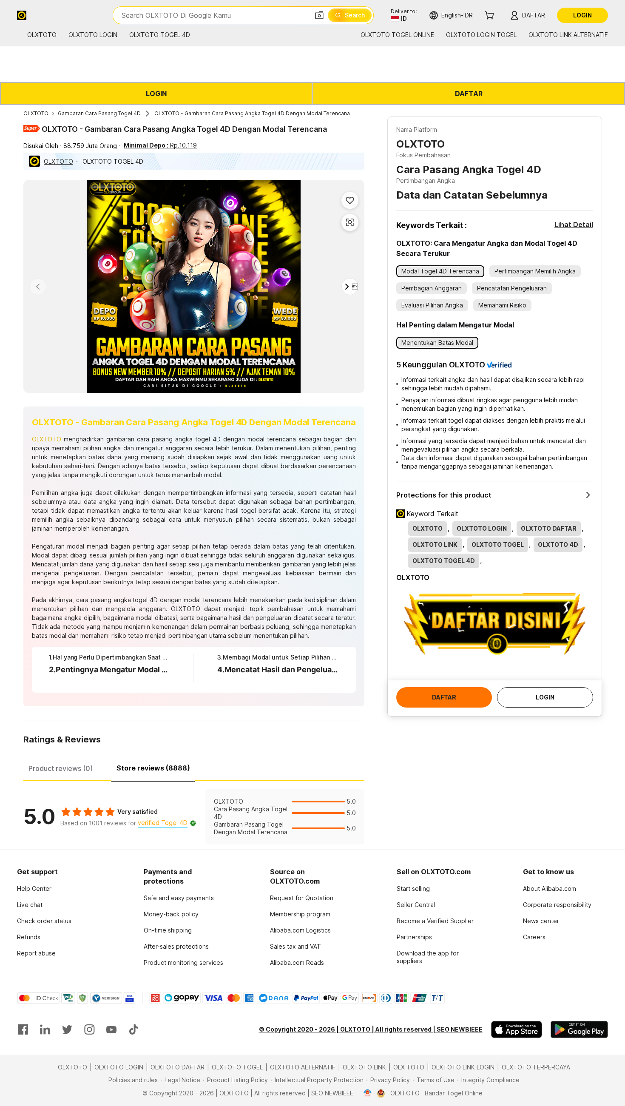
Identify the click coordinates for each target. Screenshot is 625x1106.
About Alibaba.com (549, 888)
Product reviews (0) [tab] (60, 768)
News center (541, 920)
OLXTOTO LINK (364, 1067)
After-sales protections (176, 946)
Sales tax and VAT (295, 946)
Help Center (34, 888)
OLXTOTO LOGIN (118, 1067)
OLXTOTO (35, 113)
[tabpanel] (193, 816)
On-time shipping (168, 930)
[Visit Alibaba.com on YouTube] (111, 1029)
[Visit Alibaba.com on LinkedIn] (45, 1029)
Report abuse (36, 953)
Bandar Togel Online (454, 1093)
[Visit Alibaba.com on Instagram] (89, 1029)
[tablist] (193, 767)
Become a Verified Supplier (435, 920)
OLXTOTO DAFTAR (178, 1067)
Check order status (44, 920)
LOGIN (156, 93)
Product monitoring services (183, 962)
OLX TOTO (408, 1067)
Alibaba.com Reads (297, 962)
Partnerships (414, 937)
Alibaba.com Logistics (300, 930)
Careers (534, 937)
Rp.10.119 (160, 145)
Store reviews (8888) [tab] (153, 768)
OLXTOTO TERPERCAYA (536, 1067)
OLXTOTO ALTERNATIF (302, 1067)
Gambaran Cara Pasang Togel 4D (99, 113)
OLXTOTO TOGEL (237, 1067)
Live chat (30, 904)
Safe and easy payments (179, 897)
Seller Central (416, 904)
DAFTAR (469, 93)
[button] (319, 15)
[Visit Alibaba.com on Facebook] (23, 1029)
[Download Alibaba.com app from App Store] (516, 1029)
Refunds (28, 937)
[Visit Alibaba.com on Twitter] (67, 1029)
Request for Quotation (301, 897)
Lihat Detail (573, 224)
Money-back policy (171, 914)
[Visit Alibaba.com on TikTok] (133, 1029)
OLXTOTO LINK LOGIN (463, 1067)
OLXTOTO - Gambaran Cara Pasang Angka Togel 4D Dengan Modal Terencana (252, 113)
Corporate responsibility (557, 904)
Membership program (300, 914)
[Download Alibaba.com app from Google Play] (579, 1029)
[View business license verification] (368, 1093)
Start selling (413, 888)
